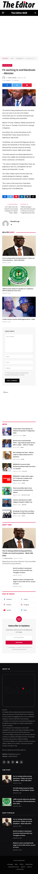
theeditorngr (12, 77)
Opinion (23, 867)
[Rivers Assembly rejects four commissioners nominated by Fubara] (6, 491)
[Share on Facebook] (7, 85)
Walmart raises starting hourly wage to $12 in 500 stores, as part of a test (24, 582)
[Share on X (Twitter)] (17, 85)
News (16, 864)
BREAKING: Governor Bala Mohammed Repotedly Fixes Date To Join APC (24, 466)
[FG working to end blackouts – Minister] (19, 97)
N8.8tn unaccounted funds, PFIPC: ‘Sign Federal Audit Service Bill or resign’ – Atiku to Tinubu (24, 443)
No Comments (7, 80)
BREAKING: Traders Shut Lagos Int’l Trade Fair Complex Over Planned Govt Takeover (23, 478)
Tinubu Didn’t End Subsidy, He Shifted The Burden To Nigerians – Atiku (24, 431)
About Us (29, 867)
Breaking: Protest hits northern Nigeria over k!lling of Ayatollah (23, 512)
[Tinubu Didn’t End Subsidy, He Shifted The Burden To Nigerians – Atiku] (6, 431)
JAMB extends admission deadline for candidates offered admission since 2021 (17, 289)
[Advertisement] (19, 36)
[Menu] (3, 13)
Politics (21, 864)
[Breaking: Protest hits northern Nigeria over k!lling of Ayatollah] (6, 514)
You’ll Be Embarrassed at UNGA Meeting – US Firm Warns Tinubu (23, 789)
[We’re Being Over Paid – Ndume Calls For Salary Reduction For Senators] (6, 455)
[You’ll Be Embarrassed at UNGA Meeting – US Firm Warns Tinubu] (6, 791)
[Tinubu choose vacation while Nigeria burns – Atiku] (19, 307)
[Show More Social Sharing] (34, 85)
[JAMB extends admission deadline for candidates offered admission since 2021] (19, 276)
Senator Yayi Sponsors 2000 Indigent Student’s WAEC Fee (22, 501)
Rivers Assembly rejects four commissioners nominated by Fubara (23, 490)
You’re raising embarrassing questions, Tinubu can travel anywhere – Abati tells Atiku (18, 259)
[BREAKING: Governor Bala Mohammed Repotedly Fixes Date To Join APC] (6, 467)
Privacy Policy (17, 649)
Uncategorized (7, 65)
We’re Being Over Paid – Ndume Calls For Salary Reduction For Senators (23, 454)
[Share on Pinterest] (27, 85)
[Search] (35, 13)
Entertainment (29, 864)
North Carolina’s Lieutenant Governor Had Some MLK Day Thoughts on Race (22, 570)
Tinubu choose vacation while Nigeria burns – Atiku (18, 319)
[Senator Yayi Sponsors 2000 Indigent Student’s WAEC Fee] (6, 503)
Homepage (10, 864)
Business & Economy (13, 867)
